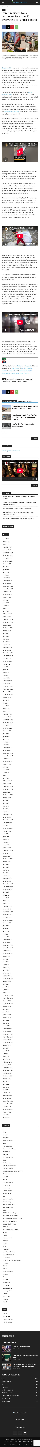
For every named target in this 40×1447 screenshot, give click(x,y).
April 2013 (6, 900)
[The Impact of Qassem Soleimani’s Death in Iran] (6, 1357)
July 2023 (6, 600)
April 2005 (6, 1118)
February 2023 (7, 614)
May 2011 (6, 965)
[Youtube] (25, 1433)
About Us (13, 1439)
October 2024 (7, 558)
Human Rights (7, 1190)
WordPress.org (7, 1322)
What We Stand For (27, 1439)
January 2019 (7, 750)
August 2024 (7, 564)
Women (25, 381)
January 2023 (7, 617)
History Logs (7, 1188)
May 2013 (6, 898)
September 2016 (8, 828)
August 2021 (7, 664)
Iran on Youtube (8, 1199)
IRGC (4, 1210)
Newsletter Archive (9, 1252)
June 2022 (6, 636)
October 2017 (7, 792)
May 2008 (6, 1023)
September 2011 (8, 953)
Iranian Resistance (9, 1204)
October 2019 (7, 725)
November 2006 (8, 1070)
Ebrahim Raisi (6, 68)
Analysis (5, 1143)
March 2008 (6, 1026)
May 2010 (6, 990)
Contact (33, 1441)
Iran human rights (19, 379)
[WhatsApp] (16, 27)
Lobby (5, 1235)
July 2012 (6, 926)
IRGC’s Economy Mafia (10, 1221)
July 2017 (6, 800)
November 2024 (8, 555)
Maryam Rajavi (7, 1238)
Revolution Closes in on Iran (21, 1346)
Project (5, 1266)
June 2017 (6, 803)
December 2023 (8, 586)
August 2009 (7, 1006)
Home (3, 7)
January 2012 (7, 942)
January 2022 (7, 650)
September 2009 (8, 1003)
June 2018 (6, 770)
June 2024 (6, 569)
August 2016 (7, 831)
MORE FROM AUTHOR (25, 401)
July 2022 (6, 633)
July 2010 (6, 984)
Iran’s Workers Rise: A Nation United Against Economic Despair (19, 497)
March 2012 (6, 937)
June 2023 (6, 603)
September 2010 (8, 978)
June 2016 (6, 836)
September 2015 (8, 859)
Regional (5, 1274)
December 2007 (8, 1034)
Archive (5, 1154)
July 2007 (6, 1048)
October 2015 (7, 856)
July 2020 (6, 700)
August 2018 (7, 764)
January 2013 (7, 909)
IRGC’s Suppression (9, 1227)
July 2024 (6, 567)
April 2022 (6, 642)
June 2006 (6, 1084)
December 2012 (8, 912)
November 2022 (8, 622)
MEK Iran (14, 381)
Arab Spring (6, 1152)
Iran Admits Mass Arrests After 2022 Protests (17, 508)
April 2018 (6, 775)
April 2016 (6, 842)
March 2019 (6, 745)
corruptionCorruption (9, 1165)
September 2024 (8, 561)
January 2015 (7, 881)
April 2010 (6, 992)
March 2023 (6, 611)
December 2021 (8, 653)
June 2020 (6, 703)
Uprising (5, 1293)
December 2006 (8, 1067)
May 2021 (6, 672)
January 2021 (7, 683)
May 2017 (6, 806)
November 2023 (8, 589)
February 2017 (7, 814)
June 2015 (6, 867)
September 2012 (8, 920)
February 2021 (7, 681)
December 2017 (8, 786)
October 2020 (7, 692)
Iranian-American (8, 1207)
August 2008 (7, 1017)
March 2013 (6, 903)
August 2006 (7, 1079)
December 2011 (8, 945)
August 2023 (7, 597)
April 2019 (6, 742)
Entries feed (7, 1316)
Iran (4, 1196)
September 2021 (8, 661)
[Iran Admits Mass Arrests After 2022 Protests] (6, 426)
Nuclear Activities (8, 1255)
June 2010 (6, 987)
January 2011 (7, 973)
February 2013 (7, 906)
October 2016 (7, 825)
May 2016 (6, 839)
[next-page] (6, 433)
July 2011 (6, 959)
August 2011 (7, 956)
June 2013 (6, 895)
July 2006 (6, 1081)
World (5, 1302)
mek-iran (6, 1241)
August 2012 (7, 923)
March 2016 (6, 845)
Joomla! (5, 1232)
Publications (26, 1441)
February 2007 (7, 1062)
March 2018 (6, 778)
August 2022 (7, 631)
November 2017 (8, 789)
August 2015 (7, 862)
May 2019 (6, 739)
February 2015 (7, 878)
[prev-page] (3, 433)
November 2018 (8, 756)
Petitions (5, 1263)
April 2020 (6, 708)
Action (5, 1132)
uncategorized (7, 1291)
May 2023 (6, 605)
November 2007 (8, 1037)
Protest (5, 1268)
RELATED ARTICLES (9, 401)
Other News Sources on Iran (12, 1260)
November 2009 (8, 998)
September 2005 (8, 1109)
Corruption (10, 379)
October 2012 (7, 917)
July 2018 (6, 767)
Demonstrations (8, 1168)
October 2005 (7, 1106)
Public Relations (8, 1271)
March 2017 (6, 811)
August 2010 (7, 981)
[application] (20, 470)
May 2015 (6, 870)
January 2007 (7, 1065)
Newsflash (6, 1249)
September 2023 (8, 594)
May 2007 (6, 1054)
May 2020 (6, 706)
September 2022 (8, 628)
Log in (5, 1314)
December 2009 (8, 995)
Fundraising (6, 1185)
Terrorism (6, 1285)
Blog (4, 1160)
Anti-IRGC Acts (7, 1146)
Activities (6, 1138)
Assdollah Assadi (8, 1157)
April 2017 (6, 809)
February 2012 (7, 939)
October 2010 (7, 976)
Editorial (5, 1177)
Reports (5, 1280)
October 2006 (7, 1073)
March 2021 (6, 678)
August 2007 (7, 1045)
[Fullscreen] (36, 479)
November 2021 (8, 656)
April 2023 (6, 608)
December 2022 (8, 619)
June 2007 (6, 1051)
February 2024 (7, 580)
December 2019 (8, 720)
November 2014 (8, 887)
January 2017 (7, 817)
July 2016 (6, 834)
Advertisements (8, 1140)
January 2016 (7, 848)
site (13, 368)
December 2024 (8, 553)
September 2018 (8, 761)
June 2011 (6, 962)
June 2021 (6, 669)
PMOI (19, 381)
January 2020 (7, 717)
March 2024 (6, 578)
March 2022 (6, 644)
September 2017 (8, 795)
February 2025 (7, 547)
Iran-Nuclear (29, 379)
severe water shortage (11, 111)
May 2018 (6, 772)
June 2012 (6, 928)
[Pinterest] (12, 27)
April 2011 (6, 967)
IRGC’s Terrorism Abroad (10, 1229)
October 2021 (7, 658)
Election (5, 1179)
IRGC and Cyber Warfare (10, 1216)
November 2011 (8, 948)
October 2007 (7, 1040)
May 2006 (6, 1087)
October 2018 (7, 759)
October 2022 (7, 625)
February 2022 (7, 647)
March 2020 (6, 711)
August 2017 (7, 798)
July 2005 (6, 1115)
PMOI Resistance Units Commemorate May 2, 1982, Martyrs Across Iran (18, 513)
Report (5, 1277)
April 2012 (6, 934)
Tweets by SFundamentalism (11, 451)
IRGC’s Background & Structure (12, 1218)
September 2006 (8, 1076)
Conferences (7, 1163)
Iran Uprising (7, 1202)
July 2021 (6, 667)
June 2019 (6, 736)
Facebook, (24, 368)
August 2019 (7, 731)
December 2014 (8, 884)
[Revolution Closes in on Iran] (6, 1349)
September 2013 (8, 889)
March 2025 (6, 544)
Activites (5, 1135)
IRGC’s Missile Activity (9, 1224)
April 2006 (6, 1090)
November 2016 (8, 823)
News (8, 7)
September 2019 (8, 728)
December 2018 (8, 753)
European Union (8, 1182)
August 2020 (7, 697)
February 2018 (7, 781)
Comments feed (8, 1319)
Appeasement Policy (9, 1149)
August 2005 (7, 1112)
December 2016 (8, 820)
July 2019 (6, 733)
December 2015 (8, 850)
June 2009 (6, 1012)
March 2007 (6, 1059)
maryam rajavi (6, 381)
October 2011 (7, 951)
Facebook (28, 366)
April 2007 (6, 1056)
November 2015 (8, 853)
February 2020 (7, 714)
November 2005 (8, 1104)
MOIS (4, 1243)
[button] (3, 2)
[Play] (4, 479)
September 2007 (8, 1042)
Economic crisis (8, 1174)
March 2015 (6, 875)
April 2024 (6, 575)
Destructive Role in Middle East (12, 1171)
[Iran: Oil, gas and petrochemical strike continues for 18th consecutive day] (6, 1366)
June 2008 (6, 1020)
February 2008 (7, 1029)
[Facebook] (4, 27)
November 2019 (8, 722)
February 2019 (7, 747)
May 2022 (6, 639)
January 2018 (7, 784)
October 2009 (7, 1001)
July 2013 (6, 892)
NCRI (30, 368)
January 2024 (7, 583)
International (7, 1193)
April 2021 (6, 675)
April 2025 (6, 541)
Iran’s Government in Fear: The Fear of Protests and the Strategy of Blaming (24, 417)
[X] (8, 27)
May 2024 (6, 572)
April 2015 (6, 873)
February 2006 (7, 1095)
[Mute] (33, 479)
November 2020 (8, 689)
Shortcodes (6, 1282)
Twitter (19, 366)
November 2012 (8, 914)
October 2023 (7, 592)
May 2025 (6, 539)
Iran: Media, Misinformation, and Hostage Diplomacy (18, 518)
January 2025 (7, 550)
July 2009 (6, 1009)
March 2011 (6, 970)
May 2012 (6, 931)
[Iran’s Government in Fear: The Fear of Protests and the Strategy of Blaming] (6, 417)
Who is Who (6, 1296)
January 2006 (7, 1098)
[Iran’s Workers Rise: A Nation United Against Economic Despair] (6, 408)
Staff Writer (7, 23)
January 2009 (7, 1015)
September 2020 (8, 695)
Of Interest (6, 1257)
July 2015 (6, 864)
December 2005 (8, 1101)
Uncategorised (7, 1288)
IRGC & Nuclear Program (10, 1213)
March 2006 (6, 1093)
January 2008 (7, 1031)
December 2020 (8, 686)
